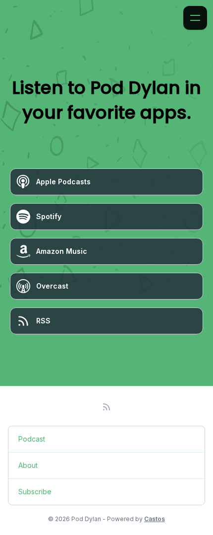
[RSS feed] (106, 407)
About (28, 465)
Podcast (31, 439)
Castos (154, 519)
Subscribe (35, 491)
